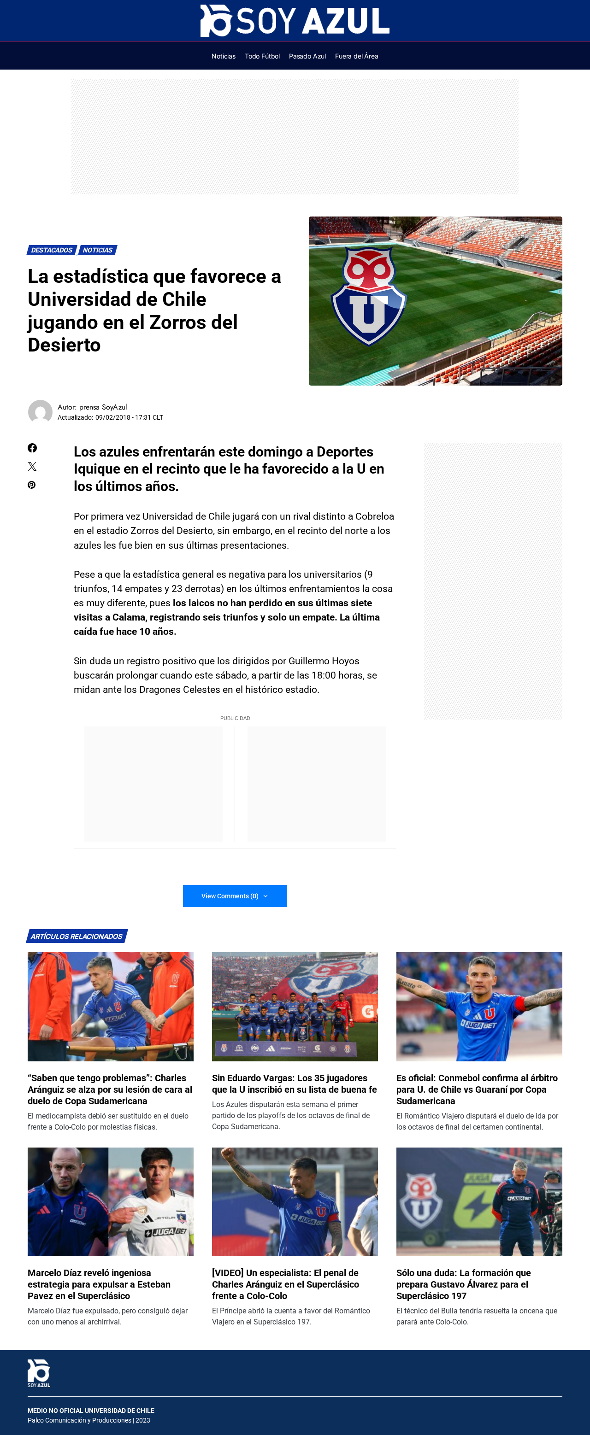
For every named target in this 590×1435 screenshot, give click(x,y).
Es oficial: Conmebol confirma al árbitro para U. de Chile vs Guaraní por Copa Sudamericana (477, 1089)
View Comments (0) (230, 896)
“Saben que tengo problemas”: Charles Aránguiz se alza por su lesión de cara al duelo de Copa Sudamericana (110, 1089)
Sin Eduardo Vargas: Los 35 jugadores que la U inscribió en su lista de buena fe (294, 1083)
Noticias (98, 250)
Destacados (52, 250)
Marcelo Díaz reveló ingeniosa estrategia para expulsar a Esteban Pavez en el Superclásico (99, 1284)
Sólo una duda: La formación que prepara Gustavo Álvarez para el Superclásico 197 (463, 1284)
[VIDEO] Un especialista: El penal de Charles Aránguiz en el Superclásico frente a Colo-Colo (285, 1284)
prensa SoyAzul (103, 407)
